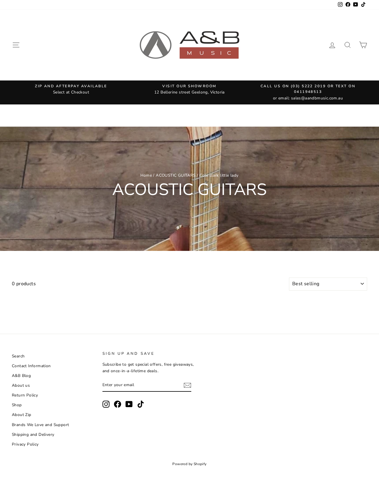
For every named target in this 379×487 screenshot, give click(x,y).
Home (146, 175)
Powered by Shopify (189, 464)
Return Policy (25, 395)
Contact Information (31, 366)
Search (18, 356)
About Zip (21, 414)
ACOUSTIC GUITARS (175, 175)
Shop (17, 405)
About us (21, 385)
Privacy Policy (25, 444)
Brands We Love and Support (40, 425)
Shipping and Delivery (33, 434)
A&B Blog (21, 375)
